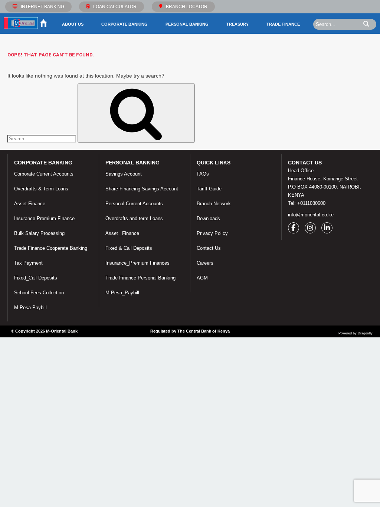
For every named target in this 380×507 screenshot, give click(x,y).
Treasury (237, 24)
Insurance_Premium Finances (137, 263)
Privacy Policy (212, 233)
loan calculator (115, 6)
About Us (72, 24)
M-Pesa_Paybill (122, 292)
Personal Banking (187, 24)
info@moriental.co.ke (311, 214)
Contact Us (209, 248)
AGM (202, 278)
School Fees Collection (39, 292)
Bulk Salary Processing (39, 233)
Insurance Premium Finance (44, 218)
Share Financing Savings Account (141, 189)
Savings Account (123, 174)
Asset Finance (29, 203)
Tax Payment (28, 263)
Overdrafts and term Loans (134, 218)
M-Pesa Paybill (30, 307)
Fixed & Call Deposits (128, 248)
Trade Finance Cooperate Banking (50, 248)
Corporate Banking (124, 24)
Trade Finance (283, 24)
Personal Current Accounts (134, 203)
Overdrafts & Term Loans (41, 189)
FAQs (203, 174)
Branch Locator (186, 6)
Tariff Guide (209, 189)
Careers (205, 263)
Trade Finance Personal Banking (140, 278)
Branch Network (214, 203)
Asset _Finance (122, 233)
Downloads (208, 218)
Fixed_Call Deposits (35, 278)
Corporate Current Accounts (43, 174)
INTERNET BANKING (42, 6)
